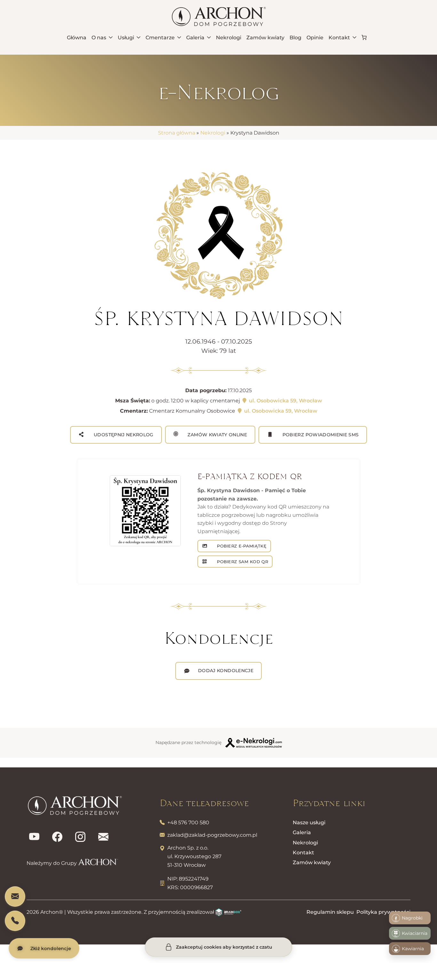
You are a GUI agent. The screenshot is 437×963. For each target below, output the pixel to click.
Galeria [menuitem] (195, 38)
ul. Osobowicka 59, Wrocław (285, 401)
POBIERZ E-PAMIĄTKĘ (241, 545)
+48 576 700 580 (188, 822)
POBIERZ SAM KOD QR (242, 561)
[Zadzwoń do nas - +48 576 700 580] (15, 921)
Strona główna (176, 133)
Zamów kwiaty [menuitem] (265, 38)
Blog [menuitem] (295, 38)
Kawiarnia (413, 948)
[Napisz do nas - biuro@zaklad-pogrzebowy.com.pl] (15, 896)
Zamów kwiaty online (216, 435)
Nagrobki (412, 918)
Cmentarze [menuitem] (160, 38)
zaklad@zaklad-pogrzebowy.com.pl (212, 835)
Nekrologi (212, 133)
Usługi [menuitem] (126, 38)
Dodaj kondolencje (225, 670)
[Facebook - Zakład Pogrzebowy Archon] (57, 837)
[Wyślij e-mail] (103, 837)
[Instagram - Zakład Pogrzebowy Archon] (80, 837)
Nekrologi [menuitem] (228, 38)
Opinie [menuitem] (314, 38)
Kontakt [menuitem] (339, 38)
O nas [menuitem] (98, 38)
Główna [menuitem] (76, 38)
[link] (364, 37)
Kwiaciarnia (414, 933)
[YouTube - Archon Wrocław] (34, 837)
